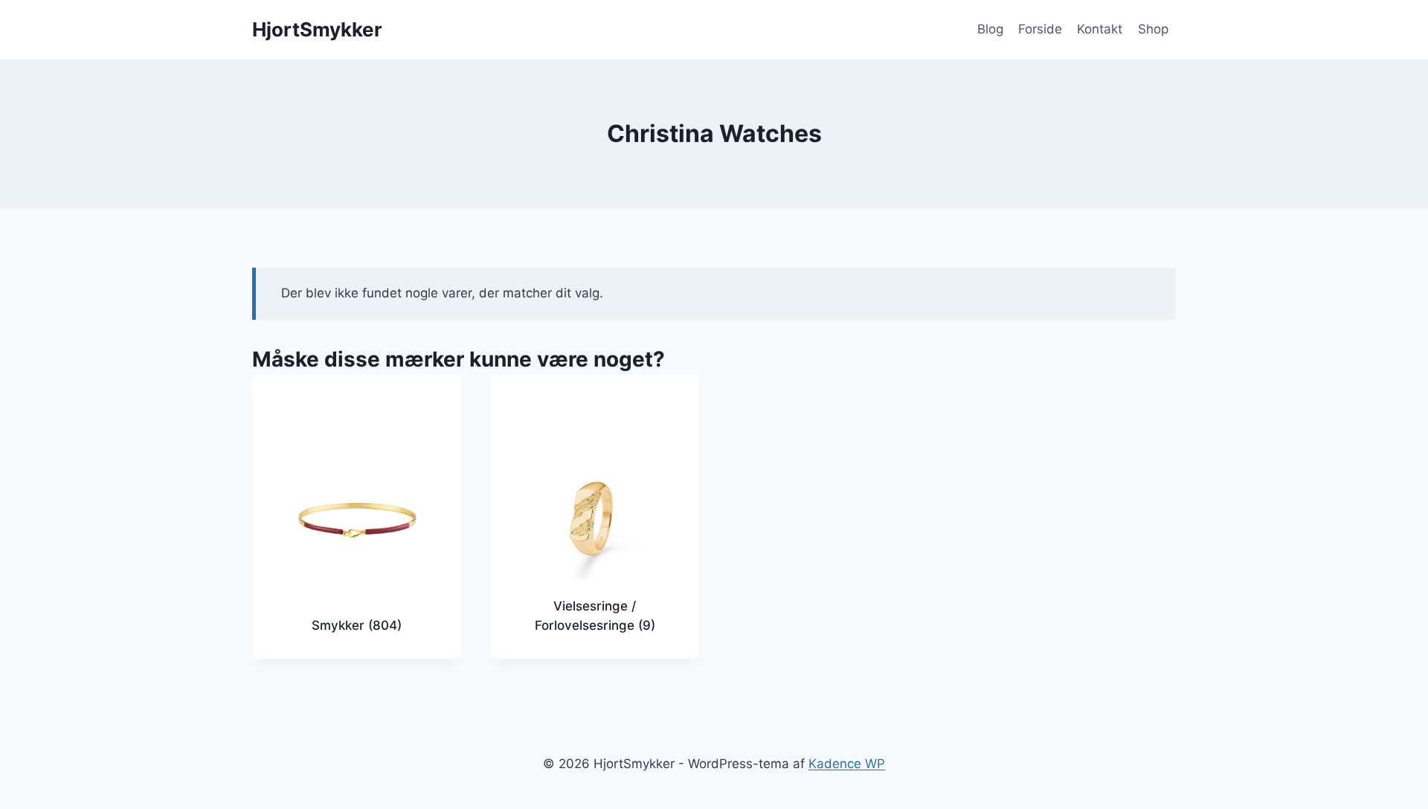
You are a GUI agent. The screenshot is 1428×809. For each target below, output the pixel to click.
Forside (1040, 29)
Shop (1153, 29)
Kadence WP (846, 763)
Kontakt (1099, 29)
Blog (990, 29)
